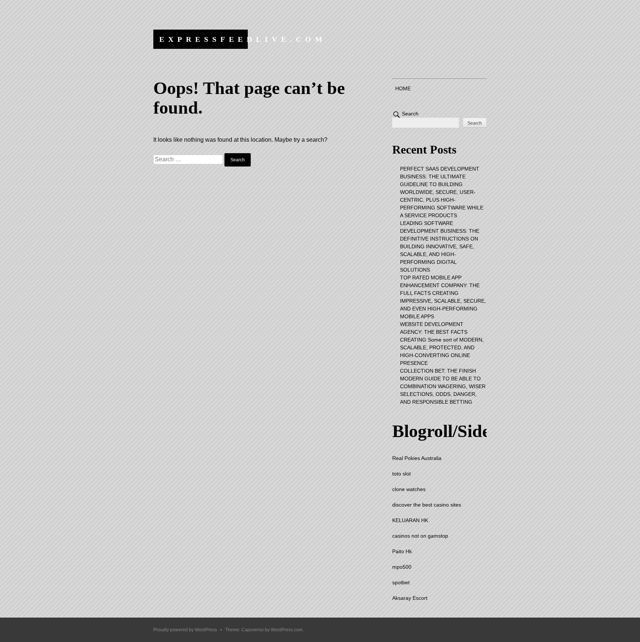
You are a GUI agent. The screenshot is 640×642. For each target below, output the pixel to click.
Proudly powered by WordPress (185, 629)
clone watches (409, 489)
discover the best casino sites (426, 505)
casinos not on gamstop (420, 536)
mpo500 (401, 567)
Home (403, 88)
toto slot (401, 474)
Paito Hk (402, 551)
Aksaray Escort (409, 598)
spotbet (401, 582)
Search (410, 114)
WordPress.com (287, 629)
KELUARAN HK (410, 520)
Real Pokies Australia (416, 458)
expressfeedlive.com (242, 39)
